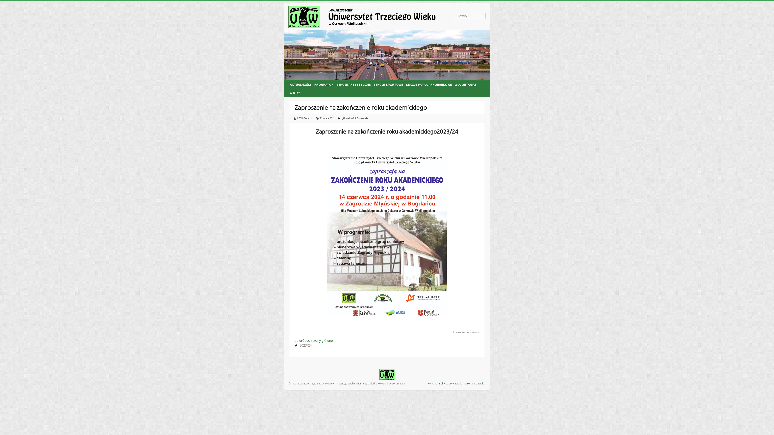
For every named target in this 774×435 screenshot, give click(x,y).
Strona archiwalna (475, 383)
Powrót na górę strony (466, 332)
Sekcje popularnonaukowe (429, 84)
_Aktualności (349, 118)
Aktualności (300, 84)
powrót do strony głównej (314, 340)
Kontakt (432, 383)
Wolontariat (465, 84)
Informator (324, 84)
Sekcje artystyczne (353, 84)
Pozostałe (362, 118)
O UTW (295, 92)
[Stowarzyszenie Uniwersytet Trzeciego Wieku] (369, 18)
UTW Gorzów (304, 118)
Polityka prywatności (451, 383)
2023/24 (306, 345)
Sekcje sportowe (388, 84)
